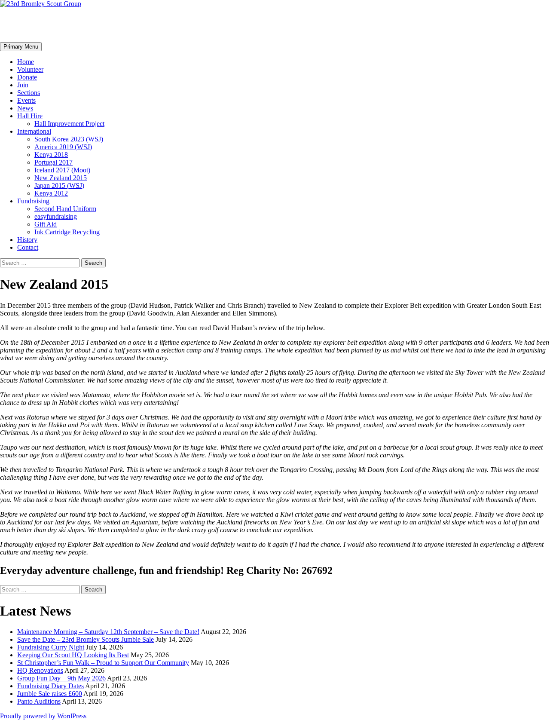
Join (22, 85)
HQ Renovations (40, 670)
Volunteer (30, 69)
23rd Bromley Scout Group (79, 24)
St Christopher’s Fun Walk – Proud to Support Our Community (103, 662)
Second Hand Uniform (65, 208)
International (34, 131)
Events (26, 100)
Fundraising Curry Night (50, 647)
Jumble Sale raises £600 (49, 693)
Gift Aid (45, 224)
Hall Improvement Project (69, 123)
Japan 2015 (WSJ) (59, 185)
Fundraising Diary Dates (50, 685)
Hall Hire (30, 115)
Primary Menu (20, 46)
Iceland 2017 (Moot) (62, 170)
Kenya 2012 (51, 193)
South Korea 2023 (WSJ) (68, 139)
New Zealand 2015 (60, 177)
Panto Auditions (39, 701)
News (25, 108)
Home (25, 61)
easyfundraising (55, 216)
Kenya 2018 (51, 154)
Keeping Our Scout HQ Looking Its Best (73, 655)
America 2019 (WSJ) (63, 146)
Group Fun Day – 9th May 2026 (61, 678)
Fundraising (33, 201)
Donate (27, 77)
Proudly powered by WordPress (43, 716)
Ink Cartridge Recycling (67, 232)
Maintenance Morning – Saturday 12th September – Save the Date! (108, 631)
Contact (27, 247)
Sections (28, 92)
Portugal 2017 (53, 162)
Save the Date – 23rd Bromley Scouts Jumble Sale (85, 639)
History (27, 239)
